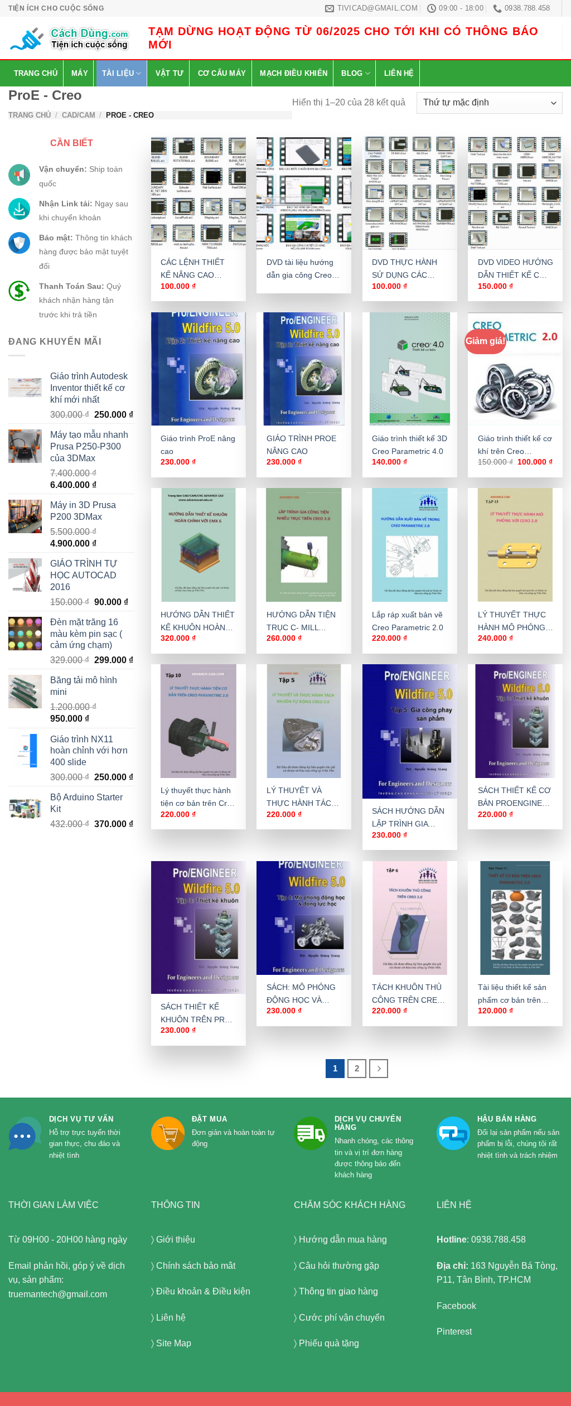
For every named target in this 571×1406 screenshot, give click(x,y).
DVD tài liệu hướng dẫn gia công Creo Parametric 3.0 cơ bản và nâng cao (300, 269)
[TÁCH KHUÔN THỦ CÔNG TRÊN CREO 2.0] (409, 918)
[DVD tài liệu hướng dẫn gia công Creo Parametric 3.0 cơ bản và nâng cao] (304, 193)
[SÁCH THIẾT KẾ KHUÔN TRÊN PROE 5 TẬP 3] (198, 927)
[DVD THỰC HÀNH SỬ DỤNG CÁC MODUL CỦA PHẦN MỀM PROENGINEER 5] (409, 193)
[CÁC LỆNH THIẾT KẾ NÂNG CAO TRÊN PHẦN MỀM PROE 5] (198, 193)
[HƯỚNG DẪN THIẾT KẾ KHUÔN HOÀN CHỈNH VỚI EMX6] (198, 545)
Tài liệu (118, 73)
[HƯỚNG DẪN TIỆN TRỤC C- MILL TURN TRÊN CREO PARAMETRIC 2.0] (304, 545)
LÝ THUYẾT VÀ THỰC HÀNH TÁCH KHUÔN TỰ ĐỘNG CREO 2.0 (302, 797)
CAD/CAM (78, 115)
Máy (79, 73)
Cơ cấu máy (222, 73)
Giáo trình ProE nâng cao (198, 445)
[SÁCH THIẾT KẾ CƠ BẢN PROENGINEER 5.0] (515, 721)
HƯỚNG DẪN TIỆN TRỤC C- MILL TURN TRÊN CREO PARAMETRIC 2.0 (301, 622)
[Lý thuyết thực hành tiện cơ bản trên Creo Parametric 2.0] (198, 721)
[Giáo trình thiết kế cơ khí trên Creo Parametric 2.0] (515, 369)
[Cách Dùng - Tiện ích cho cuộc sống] (70, 38)
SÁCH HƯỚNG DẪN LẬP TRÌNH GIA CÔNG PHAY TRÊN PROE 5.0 (408, 818)
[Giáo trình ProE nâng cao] (198, 369)
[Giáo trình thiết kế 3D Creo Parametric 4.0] (409, 369)
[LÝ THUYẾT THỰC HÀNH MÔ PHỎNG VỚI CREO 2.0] (515, 545)
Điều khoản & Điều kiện (203, 1291)
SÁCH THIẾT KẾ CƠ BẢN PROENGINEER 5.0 (515, 797)
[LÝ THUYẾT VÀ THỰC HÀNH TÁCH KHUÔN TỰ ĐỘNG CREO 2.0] (304, 721)
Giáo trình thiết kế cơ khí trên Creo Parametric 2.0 (515, 445)
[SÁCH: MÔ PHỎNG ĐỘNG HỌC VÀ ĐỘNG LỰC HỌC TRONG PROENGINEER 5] (304, 918)
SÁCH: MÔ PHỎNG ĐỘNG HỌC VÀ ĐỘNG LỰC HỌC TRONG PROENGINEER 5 (301, 994)
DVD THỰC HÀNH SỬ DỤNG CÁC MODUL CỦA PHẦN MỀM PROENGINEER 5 (406, 269)
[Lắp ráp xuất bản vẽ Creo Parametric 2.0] (409, 545)
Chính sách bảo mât (195, 1265)
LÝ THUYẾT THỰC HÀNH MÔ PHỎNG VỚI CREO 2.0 (512, 622)
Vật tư (170, 73)
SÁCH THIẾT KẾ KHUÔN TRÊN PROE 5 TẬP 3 (198, 1014)
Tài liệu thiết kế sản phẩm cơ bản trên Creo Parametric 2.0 (513, 994)
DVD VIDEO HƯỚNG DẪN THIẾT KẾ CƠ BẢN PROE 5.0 (515, 269)
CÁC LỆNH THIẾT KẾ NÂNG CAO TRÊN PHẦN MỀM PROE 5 (193, 269)
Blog (351, 73)
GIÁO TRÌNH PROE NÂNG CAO (301, 445)
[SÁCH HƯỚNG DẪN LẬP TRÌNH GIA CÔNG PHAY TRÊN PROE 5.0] (409, 731)
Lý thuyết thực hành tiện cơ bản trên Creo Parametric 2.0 (198, 797)
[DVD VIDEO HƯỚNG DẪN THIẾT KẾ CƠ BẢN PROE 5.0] (515, 193)
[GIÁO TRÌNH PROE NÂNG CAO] (304, 369)
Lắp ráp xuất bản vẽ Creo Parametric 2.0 (407, 621)
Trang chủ (35, 73)
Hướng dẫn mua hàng (343, 1239)
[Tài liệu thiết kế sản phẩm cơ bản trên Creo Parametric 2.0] (515, 918)
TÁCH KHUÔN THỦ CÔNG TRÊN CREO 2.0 (407, 994)
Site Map (173, 1343)
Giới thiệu (175, 1239)
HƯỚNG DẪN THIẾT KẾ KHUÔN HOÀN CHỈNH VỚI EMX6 (198, 622)
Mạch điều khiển (293, 73)
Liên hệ (399, 73)
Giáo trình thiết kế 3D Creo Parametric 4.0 (409, 445)
